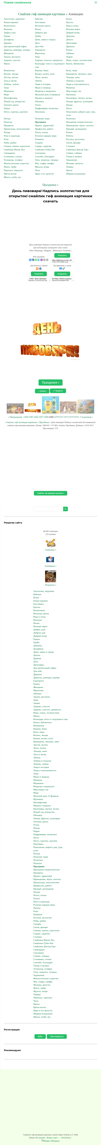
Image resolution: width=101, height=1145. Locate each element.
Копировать (62, 255)
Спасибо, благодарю (44, 156)
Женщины (9, 53)
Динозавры (71, 43)
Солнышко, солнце (13, 156)
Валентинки (9, 25)
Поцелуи (8, 122)
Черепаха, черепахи (13, 170)
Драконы (70, 46)
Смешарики (9, 153)
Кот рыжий (40, 1138)
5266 (36, 417)
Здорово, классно (12, 60)
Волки (38, 29)
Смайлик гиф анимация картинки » (42, 14)
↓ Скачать (42, 391)
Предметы (8, 125)
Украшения (71, 160)
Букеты (69, 22)
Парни (7, 108)
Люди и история (42, 84)
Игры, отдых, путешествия (79, 60)
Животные (40, 53)
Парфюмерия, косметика (46, 108)
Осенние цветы (11, 105)
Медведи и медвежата (45, 91)
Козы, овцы (71, 70)
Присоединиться (56, 1036)
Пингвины (40, 112)
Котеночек (66, 1138)
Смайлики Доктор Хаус (77, 149)
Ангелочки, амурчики (14, 19)
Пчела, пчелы (41, 132)
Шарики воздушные (75, 173)
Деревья (7, 43)
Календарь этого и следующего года (50, 719)
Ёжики (69, 50)
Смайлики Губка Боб (45, 149)
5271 (61, 417)
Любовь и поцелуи (75, 81)
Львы (6, 87)
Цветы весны (10, 173)
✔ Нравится (58, 391)
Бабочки (39, 19)
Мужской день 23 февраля (47, 94)
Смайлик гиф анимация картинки (21, 422)
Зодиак (69, 57)
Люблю (38, 81)
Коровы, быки (41, 70)
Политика (71, 118)
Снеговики (40, 153)
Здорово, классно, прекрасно (49, 60)
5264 (26, 417)
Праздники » (50, 184)
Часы (37, 170)
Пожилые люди (42, 118)
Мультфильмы (10, 98)
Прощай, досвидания (76, 129)
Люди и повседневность (77, 84)
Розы (6, 139)
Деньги (69, 39)
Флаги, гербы (10, 167)
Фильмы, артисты (74, 163)
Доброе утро (10, 32)
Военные (8, 29)
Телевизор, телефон (13, 160)
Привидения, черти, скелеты (79, 125)
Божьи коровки (11, 22)
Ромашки (39, 139)
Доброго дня (41, 32)
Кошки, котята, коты (45, 74)
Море (6, 94)
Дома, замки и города (45, 39)
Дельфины (9, 39)
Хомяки (69, 167)
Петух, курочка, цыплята (16, 112)
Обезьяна (39, 101)
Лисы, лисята (41, 77)
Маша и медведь (43, 87)
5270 (56, 417)
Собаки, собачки (74, 153)
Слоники (70, 146)
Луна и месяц (10, 81)
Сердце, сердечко (43, 146)
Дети (37, 43)
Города (7, 36)
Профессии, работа (44, 129)
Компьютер (9, 70)
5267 (41, 417)
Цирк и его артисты (44, 173)
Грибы (38, 36)
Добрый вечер (73, 32)
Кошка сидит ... (53, 1138)
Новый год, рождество (14, 101)
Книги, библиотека (75, 63)
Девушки (70, 36)
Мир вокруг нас (73, 91)
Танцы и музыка (74, 156)
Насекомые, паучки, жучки (79, 98)
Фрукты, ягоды (42, 167)
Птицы (7, 132)
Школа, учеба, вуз (12, 177)
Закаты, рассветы (12, 57)
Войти (40, 1036)
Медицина (9, 91)
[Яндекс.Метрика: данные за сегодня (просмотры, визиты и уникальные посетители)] (50, 1141)
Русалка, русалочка (75, 139)
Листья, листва (11, 77)
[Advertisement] (50, 222)
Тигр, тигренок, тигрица (46, 160)
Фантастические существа (16, 163)
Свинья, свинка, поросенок (17, 146)
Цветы (69, 170)
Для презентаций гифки (15, 46)
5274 (76, 417)
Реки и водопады (12, 136)
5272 (66, 417)
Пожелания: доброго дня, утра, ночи (48, 849)
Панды (69, 105)
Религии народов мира (45, 136)
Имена (7, 63)
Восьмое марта (73, 29)
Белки (69, 19)
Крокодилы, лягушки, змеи (79, 74)
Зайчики (70, 53)
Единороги (40, 50)
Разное (69, 132)
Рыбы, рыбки (10, 142)
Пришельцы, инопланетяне (17, 129)
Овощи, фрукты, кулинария (79, 101)
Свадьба (39, 142)
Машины (70, 87)
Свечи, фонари (73, 142)
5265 (31, 417)
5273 (71, 417)
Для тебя (39, 46)
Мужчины (71, 94)
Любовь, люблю (11, 84)
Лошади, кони (73, 77)
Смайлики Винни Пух (14, 149)
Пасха (69, 108)
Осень (38, 105)
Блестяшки (40, 22)
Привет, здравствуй (44, 125)
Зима (37, 57)
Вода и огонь (72, 25)
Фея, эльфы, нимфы (44, 163)
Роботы (69, 136)
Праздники (40, 122)
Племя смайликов (17, 2)
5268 (46, 417)
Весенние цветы (42, 25)
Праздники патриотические (79, 122)
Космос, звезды (11, 74)
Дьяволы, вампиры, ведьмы (17, 50)
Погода (7, 118)
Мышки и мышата (43, 98)
